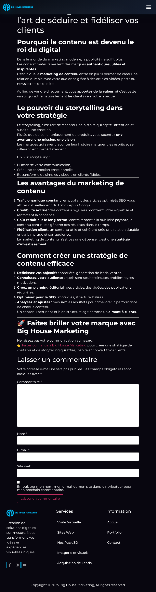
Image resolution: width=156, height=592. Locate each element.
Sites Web (65, 532)
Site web (24, 466)
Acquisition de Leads (74, 563)
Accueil (113, 522)
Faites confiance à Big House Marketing (54, 345)
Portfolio (114, 532)
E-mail (23, 450)
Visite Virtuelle (69, 522)
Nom (22, 434)
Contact (113, 543)
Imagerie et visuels (72, 553)
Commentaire (29, 382)
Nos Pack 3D (67, 543)
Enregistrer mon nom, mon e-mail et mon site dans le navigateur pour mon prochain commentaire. (74, 488)
